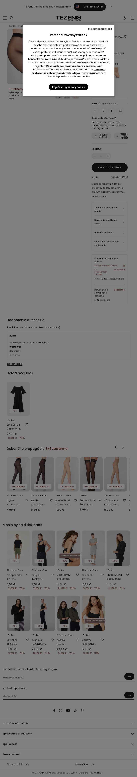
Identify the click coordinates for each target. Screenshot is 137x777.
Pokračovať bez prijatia (100, 28)
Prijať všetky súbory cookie (68, 87)
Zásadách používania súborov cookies (71, 66)
